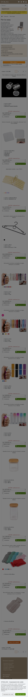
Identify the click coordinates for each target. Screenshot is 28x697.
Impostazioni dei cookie (8, 694)
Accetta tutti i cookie (20, 694)
